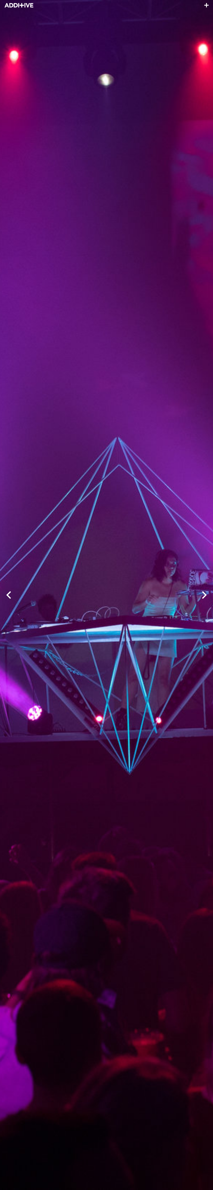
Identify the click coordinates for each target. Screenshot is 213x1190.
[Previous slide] (8, 595)
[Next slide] (204, 595)
